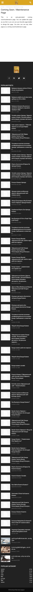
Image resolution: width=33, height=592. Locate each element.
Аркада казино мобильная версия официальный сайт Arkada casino (20, 193)
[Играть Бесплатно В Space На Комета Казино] (5, 469)
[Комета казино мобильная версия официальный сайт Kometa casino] (5, 395)
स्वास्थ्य (2, 582)
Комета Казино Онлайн (19, 475)
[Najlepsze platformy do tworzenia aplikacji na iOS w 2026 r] (5, 99)
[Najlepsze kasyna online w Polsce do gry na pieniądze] (5, 90)
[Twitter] (19, 78)
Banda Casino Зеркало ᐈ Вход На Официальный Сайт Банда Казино (22, 431)
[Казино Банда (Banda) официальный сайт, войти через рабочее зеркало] (5, 241)
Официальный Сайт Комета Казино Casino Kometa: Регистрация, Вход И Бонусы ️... (21, 504)
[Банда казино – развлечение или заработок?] (5, 269)
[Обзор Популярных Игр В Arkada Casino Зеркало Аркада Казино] (5, 203)
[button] (30, 2)
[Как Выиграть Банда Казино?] (5, 404)
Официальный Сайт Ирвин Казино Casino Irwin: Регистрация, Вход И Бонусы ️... (21, 136)
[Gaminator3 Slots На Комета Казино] (5, 496)
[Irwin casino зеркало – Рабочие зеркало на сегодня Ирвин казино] (5, 127)
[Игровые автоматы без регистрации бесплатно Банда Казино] (5, 307)
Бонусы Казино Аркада (19, 182)
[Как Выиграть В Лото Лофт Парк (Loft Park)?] (5, 221)
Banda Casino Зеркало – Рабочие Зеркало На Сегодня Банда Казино (21, 413)
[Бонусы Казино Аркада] (5, 184)
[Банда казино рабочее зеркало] (5, 350)
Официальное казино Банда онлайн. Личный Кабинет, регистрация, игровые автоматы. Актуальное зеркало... (20, 338)
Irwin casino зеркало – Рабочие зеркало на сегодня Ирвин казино (21, 126)
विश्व (2, 577)
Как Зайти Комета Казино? (20, 484)
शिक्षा (2, 580)
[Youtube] (24, 78)
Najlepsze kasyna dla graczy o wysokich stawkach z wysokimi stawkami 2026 (21, 108)
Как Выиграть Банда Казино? (21, 402)
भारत (2, 573)
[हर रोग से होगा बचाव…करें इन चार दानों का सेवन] (5, 558)
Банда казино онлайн (18, 365)
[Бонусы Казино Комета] (5, 514)
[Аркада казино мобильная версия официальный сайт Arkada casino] (5, 193)
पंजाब (2, 575)
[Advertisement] (16, 46)
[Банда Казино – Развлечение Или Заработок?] (5, 441)
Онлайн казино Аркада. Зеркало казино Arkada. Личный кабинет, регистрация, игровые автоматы (22, 117)
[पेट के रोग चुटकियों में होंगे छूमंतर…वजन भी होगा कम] (5, 550)
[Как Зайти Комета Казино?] (5, 487)
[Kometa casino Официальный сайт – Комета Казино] (5, 386)
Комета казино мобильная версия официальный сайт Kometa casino (20, 394)
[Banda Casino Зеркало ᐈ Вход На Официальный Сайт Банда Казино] (5, 432)
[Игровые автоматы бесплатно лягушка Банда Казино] (5, 298)
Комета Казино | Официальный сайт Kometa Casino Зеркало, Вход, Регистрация (21, 376)
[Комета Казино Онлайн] (5, 478)
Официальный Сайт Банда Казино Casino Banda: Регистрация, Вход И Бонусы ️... (21, 249)
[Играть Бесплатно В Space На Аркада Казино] (5, 166)
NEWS (3, 569)
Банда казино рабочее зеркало (21, 348)
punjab (3, 578)
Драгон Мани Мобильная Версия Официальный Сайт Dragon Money (22, 288)
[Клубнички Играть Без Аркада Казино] (5, 212)
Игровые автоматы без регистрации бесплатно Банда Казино (21, 307)
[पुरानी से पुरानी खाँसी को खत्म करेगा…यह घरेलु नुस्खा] (5, 541)
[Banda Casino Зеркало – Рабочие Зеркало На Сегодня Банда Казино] (5, 413)
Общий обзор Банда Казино (20, 326)
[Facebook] (9, 78)
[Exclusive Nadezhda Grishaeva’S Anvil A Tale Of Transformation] (5, 523)
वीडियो (2, 571)
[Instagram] (14, 78)
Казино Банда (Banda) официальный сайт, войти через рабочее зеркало (22, 240)
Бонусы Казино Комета (19, 512)
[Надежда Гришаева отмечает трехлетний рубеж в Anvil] (5, 532)
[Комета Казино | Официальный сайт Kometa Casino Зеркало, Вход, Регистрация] (5, 377)
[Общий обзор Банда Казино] (5, 328)
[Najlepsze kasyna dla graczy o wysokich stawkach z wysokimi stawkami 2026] (5, 108)
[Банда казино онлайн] (5, 368)
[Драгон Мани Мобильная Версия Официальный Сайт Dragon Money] (5, 289)
